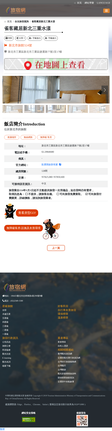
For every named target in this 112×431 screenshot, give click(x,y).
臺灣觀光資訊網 (65, 354)
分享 (21, 38)
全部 (4, 310)
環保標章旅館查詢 (66, 377)
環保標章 (63, 313)
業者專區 (62, 342)
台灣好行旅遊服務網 (67, 361)
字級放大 (36, 38)
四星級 (5, 322)
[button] (105, 90)
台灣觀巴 (62, 365)
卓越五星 (6, 314)
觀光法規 (6, 354)
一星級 (5, 334)
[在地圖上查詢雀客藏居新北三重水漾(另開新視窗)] (56, 63)
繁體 (2, 429)
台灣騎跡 (62, 369)
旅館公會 (6, 346)
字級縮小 (51, 38)
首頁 (79, 3)
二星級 (5, 330)
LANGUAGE (103, 3)
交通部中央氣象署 (66, 381)
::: (75, 3)
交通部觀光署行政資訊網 (69, 358)
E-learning (6, 358)
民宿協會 (6, 350)
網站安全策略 (29, 413)
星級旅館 (7, 306)
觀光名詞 (6, 362)
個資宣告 (81, 413)
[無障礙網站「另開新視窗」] (30, 419)
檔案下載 (6, 366)
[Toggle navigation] (106, 11)
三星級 (5, 326)
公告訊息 (6, 342)
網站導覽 (89, 3)
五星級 (5, 318)
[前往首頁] (15, 11)
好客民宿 (63, 306)
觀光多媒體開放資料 (67, 373)
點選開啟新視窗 (50, 164)
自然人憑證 (63, 346)
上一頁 (56, 248)
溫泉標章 (63, 317)
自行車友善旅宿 (67, 310)
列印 (10, 38)
